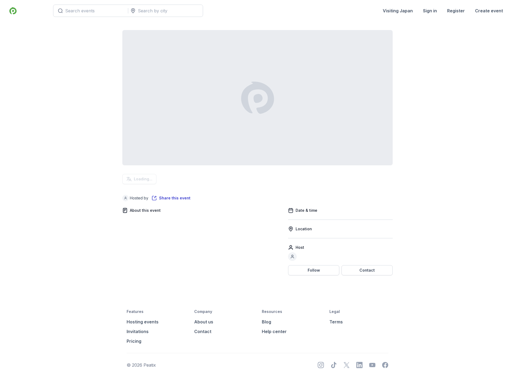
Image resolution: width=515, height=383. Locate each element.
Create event (489, 10)
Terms (336, 321)
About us (203, 321)
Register (456, 10)
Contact (367, 270)
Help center (274, 331)
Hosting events (143, 321)
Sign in (430, 10)
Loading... (143, 179)
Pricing (134, 341)
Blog (266, 321)
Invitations (138, 331)
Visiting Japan (398, 10)
